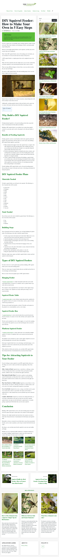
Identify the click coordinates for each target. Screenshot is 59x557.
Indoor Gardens (27, 11)
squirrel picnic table (7, 299)
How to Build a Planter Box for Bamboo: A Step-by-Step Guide (7, 446)
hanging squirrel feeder (8, 281)
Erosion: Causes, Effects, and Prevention (47, 143)
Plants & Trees (10, 11)
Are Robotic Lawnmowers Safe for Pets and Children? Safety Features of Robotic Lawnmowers (6, 462)
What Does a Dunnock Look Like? (46, 67)
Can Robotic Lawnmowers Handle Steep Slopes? (17, 446)
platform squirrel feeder (8, 332)
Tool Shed (43, 11)
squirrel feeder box (7, 315)
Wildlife (48, 11)
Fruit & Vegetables (18, 11)
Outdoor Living (36, 11)
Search (40, 18)
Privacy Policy (24, 545)
